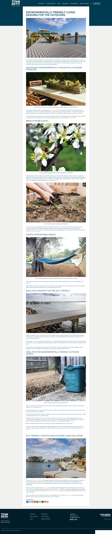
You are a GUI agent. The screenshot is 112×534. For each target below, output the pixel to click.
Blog (31, 519)
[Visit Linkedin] (72, 519)
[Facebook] (27, 502)
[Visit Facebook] (70, 519)
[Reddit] (32, 502)
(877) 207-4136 (74, 516)
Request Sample (45, 519)
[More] (47, 502)
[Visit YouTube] (76, 519)
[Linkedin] (35, 502)
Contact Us (97, 3)
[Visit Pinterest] (75, 519)
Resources (44, 514)
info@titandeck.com (75, 517)
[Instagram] (45, 502)
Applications (34, 516)
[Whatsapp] (40, 502)
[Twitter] (30, 502)
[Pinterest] (37, 502)
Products (33, 514)
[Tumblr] (42, 502)
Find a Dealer (45, 516)
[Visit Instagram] (73, 519)
